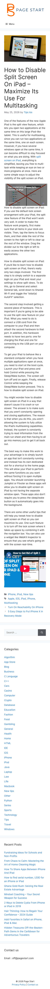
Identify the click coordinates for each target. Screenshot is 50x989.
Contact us (33, 984)
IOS (18, 598)
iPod (19, 594)
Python (8, 800)
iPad (23, 598)
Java (6, 767)
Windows (9, 829)
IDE (6, 748)
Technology (10, 814)
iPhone (12, 594)
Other (7, 795)
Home (7, 738)
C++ (6, 681)
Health (8, 733)
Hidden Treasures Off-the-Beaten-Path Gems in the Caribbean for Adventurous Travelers (23, 931)
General (8, 728)
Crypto (8, 700)
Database (9, 705)
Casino (8, 690)
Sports (8, 810)
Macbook (9, 786)
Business (9, 671)
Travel (7, 824)
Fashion (8, 714)
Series (7, 805)
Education (9, 709)
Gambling (9, 724)
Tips (6, 819)
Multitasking (11, 602)
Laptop (8, 771)
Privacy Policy (19, 984)
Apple (11, 598)
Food (7, 719)
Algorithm (9, 657)
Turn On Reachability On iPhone (25, 607)
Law (6, 776)
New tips (28, 594)
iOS (6, 752)
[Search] (42, 632)
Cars (6, 685)
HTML (7, 743)
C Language (11, 676)
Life (6, 781)
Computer (9, 695)
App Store (9, 662)
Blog (6, 666)
